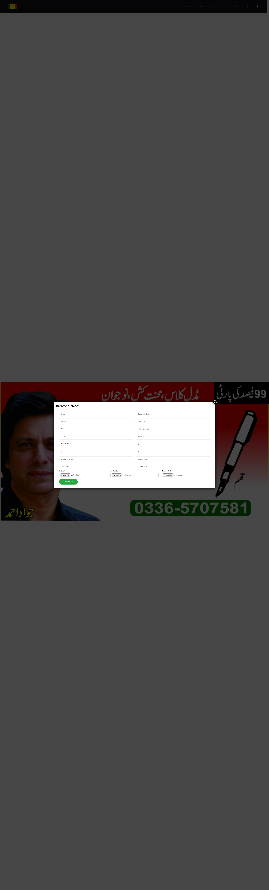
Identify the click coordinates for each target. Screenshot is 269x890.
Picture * (62, 471)
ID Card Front (115, 471)
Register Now (68, 482)
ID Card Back (166, 471)
